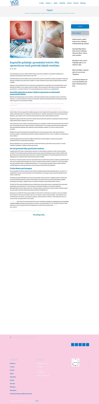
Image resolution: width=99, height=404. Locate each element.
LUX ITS (37, 401)
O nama (41, 3)
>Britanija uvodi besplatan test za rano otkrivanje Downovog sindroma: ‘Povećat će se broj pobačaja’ (35, 108)
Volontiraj (62, 3)
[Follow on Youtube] (80, 344)
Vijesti (55, 3)
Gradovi (48, 3)
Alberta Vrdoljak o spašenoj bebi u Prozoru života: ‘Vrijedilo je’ (80, 72)
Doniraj (69, 3)
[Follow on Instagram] (76, 344)
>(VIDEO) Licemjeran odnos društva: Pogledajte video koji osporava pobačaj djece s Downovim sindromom (37, 110)
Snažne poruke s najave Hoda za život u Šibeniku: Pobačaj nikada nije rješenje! (37, 258)
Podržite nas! (13, 201)
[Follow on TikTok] (83, 344)
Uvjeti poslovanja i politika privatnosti (21, 393)
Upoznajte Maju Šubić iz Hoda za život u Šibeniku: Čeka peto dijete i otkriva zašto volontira (38, 315)
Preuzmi (75, 3)
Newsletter (13, 390)
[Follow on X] (87, 344)
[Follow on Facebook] (72, 344)
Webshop (83, 3)
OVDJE (55, 205)
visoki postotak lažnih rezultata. (44, 75)
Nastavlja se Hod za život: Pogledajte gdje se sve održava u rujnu (79, 63)
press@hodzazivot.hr (43, 375)
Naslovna (27, 13)
